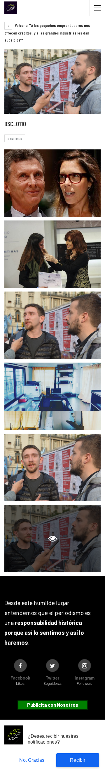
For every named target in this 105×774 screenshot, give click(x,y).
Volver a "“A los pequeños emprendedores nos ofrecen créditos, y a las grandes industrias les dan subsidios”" (47, 32)
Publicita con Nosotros (52, 705)
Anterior (15, 139)
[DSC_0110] (52, 183)
